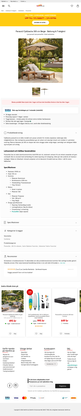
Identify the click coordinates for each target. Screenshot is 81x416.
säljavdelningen (72, 365)
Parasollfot (15, 211)
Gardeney (7, 239)
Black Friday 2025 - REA (28, 363)
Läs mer (62, 263)
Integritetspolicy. (64, 391)
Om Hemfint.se (25, 356)
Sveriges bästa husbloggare (29, 365)
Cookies (23, 358)
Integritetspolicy (26, 360)
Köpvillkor (24, 352)
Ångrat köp (24, 354)
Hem (2, 10)
